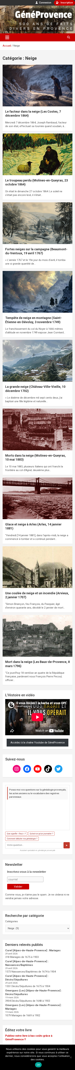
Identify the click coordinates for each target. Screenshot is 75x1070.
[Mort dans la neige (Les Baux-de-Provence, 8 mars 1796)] (37, 636)
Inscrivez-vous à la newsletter (26, 871)
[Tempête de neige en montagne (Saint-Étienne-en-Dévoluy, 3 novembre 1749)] (37, 292)
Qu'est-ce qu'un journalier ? (41, 833)
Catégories (11, 921)
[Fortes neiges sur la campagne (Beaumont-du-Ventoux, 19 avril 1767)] (37, 223)
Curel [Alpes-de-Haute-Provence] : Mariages (33, 950)
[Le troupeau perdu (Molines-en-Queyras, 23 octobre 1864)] (37, 154)
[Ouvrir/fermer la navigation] (7, 37)
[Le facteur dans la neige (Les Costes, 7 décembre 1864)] (37, 85)
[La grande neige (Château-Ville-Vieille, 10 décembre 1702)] (37, 361)
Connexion (45, 2)
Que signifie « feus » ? (16, 833)
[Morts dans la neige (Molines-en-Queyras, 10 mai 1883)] (37, 429)
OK (38, 1064)
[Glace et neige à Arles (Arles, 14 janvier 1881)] (37, 498)
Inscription (66, 2)
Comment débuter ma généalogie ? (22, 838)
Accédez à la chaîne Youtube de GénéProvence (37, 742)
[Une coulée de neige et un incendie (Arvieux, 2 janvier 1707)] (37, 567)
